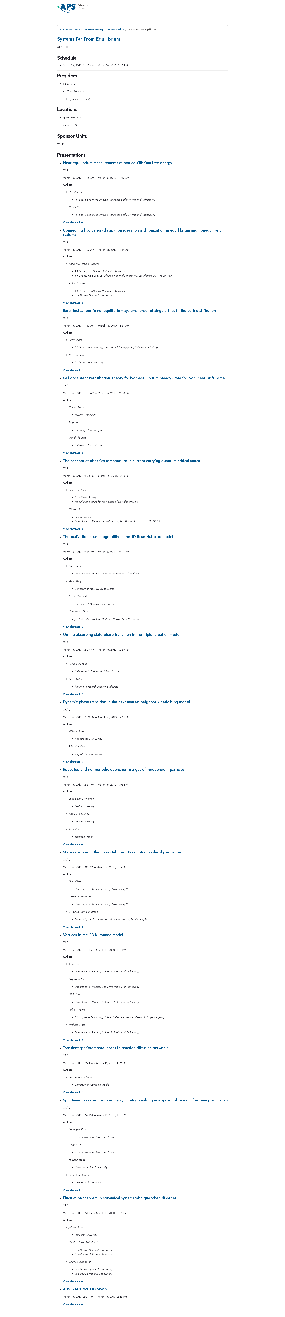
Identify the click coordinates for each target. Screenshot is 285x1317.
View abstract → (73, 222)
